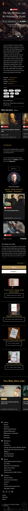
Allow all (14, 267)
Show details (20, 263)
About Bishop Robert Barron (13, 461)
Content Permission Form (12, 486)
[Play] (3, 21)
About (6, 459)
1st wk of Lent (14, 32)
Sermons (14, 9)
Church (11, 90)
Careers (6, 482)
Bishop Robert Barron (14, 24)
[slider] (24, 21)
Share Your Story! (9, 468)
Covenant (18, 90)
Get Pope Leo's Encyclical (14, 319)
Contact (6, 475)
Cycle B (14, 29)
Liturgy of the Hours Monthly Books (15, 447)
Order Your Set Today (14, 295)
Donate (6, 443)
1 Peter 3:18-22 (13, 81)
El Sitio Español (9, 454)
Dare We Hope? (9, 456)
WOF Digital (5, 497)
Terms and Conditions (11, 480)
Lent (14, 30)
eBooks (6, 452)
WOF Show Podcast (10, 429)
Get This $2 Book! (14, 343)
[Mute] (20, 21)
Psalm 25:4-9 (11, 79)
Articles (6, 422)
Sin (12, 96)
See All (16, 110)
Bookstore (7, 441)
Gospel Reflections (9, 431)
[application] (14, 21)
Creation (6, 93)
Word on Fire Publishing (11, 466)
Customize (13, 271)
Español (4, 499)
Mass (17, 93)
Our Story (7, 464)
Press (5, 484)
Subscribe (7, 445)
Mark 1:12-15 (11, 83)
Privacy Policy (8, 478)
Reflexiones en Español (11, 433)
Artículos (6, 435)
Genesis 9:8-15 (13, 77)
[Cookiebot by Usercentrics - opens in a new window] (20, 239)
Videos (6, 425)
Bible (5, 90)
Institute (4, 495)
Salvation (6, 96)
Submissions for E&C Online (13, 472)
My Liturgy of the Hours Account (14, 449)
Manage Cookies (9, 488)
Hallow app (12, 161)
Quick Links (7, 470)
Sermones (7, 437)
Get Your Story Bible (14, 367)
